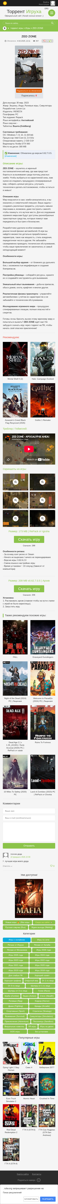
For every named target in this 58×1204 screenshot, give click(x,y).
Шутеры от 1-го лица (40, 986)
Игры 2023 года (16, 960)
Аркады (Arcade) (42, 1006)
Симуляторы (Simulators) (41, 1016)
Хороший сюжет (42, 975)
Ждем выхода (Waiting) (42, 927)
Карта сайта (23, 1174)
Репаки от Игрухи (16, 945)
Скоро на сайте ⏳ (44, 922)
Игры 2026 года (43, 950)
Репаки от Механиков (17, 950)
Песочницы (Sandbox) (43, 1021)
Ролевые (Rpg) (15, 1001)
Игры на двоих (46, 1026)
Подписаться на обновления (29, 91)
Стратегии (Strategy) (42, 1011)
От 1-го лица (48, 980)
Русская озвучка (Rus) (15, 927)
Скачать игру (29, 539)
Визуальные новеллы (14, 1026)
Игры (27, 28)
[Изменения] (10, 156)
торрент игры (16, 28)
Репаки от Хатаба (42, 945)
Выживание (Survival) (15, 1016)
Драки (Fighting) (15, 1006)
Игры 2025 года (16, 955)
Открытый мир (31, 980)
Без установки (41, 1031)
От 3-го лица (14, 986)
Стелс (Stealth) (47, 996)
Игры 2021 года (16, 965)
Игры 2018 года (42, 970)
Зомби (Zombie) (11, 996)
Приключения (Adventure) (17, 1021)
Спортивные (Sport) (15, 1011)
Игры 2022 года (42, 960)
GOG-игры (15, 1031)
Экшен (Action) (29, 996)
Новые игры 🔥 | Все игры (17, 922)
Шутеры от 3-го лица (17, 991)
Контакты (36, 1174)
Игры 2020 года (42, 965)
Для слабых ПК (16, 975)
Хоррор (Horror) (42, 1001)
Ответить (6, 866)
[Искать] (52, 23)
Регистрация (44, 4)
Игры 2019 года (16, 970)
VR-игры (32, 1026)
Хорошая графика (12, 980)
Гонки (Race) (44, 991)
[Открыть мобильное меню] (51, 12)
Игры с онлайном (17, 940)
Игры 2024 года (42, 955)
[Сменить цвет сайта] (5, 3)
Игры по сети (43, 940)
